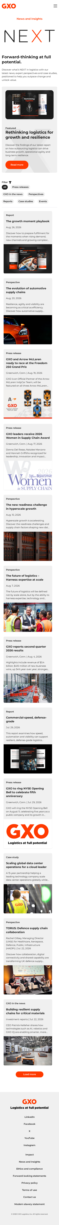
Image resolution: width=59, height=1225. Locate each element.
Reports (7, 201)
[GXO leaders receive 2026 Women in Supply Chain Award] (28, 457)
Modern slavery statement (29, 1204)
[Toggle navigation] (55, 6)
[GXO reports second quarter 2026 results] (28, 670)
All (4, 187)
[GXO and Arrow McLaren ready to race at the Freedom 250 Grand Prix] (28, 384)
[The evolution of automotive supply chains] (28, 311)
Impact (29, 1154)
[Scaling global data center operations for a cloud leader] (28, 883)
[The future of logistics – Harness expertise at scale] (28, 599)
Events (43, 201)
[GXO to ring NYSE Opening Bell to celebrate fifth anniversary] (28, 813)
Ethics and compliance (29, 1168)
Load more (29, 1074)
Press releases (20, 187)
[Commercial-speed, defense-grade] (28, 741)
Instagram (29, 1145)
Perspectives (36, 194)
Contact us (29, 1197)
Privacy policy (29, 1182)
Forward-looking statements (29, 1175)
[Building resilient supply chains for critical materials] (28, 1032)
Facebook (29, 1123)
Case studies (25, 201)
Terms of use (29, 1190)
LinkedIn (30, 1117)
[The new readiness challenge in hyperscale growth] (28, 528)
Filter (5, 182)
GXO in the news (13, 194)
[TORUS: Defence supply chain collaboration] (28, 956)
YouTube (29, 1138)
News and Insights (29, 1161)
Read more (17, 164)
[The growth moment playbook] (28, 242)
